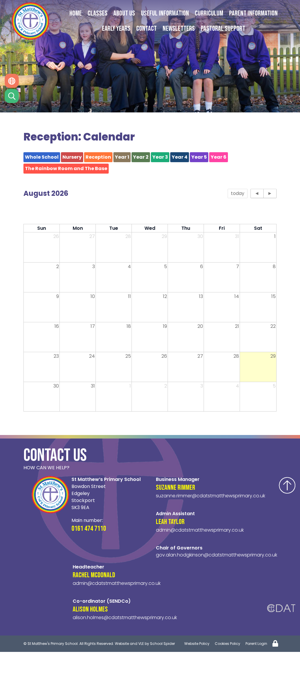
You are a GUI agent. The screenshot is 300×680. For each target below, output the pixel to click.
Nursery (72, 157)
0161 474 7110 (88, 528)
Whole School (42, 157)
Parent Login (256, 643)
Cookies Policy (227, 643)
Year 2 (141, 157)
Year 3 (160, 157)
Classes (98, 13)
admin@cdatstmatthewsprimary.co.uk (200, 530)
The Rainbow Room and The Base (66, 168)
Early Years (116, 28)
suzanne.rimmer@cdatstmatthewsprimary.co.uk (210, 495)
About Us (124, 13)
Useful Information (165, 13)
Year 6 (218, 157)
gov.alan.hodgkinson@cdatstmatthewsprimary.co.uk (216, 554)
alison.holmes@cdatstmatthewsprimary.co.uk (125, 617)
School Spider (162, 643)
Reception (98, 157)
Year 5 (199, 157)
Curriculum (209, 13)
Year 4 (180, 157)
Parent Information (253, 13)
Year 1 (122, 157)
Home (75, 13)
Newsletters (179, 28)
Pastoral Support (223, 28)
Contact (146, 28)
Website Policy (196, 643)
